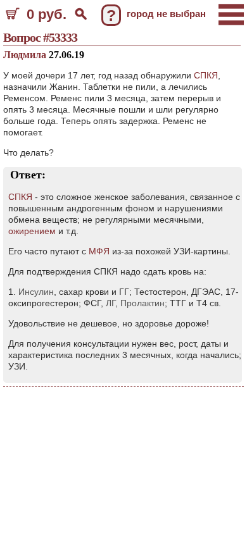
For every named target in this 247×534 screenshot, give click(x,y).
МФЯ (99, 251)
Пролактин (142, 303)
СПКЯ (206, 75)
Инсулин (36, 292)
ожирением (32, 231)
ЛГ (110, 303)
